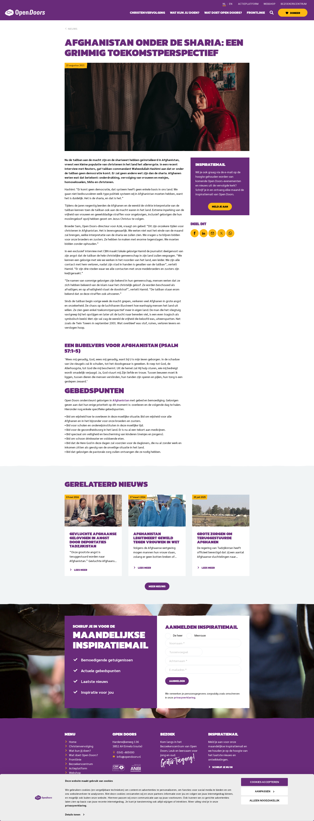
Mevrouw (200, 635)
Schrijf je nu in (222, 767)
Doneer (295, 13)
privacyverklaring (184, 697)
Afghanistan (121, 400)
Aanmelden (177, 681)
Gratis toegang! (178, 761)
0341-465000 (125, 752)
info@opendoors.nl (129, 756)
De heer (178, 635)
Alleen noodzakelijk (264, 800)
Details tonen (72, 814)
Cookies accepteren (264, 782)
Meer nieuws (157, 586)
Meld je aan (220, 207)
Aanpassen (262, 791)
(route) (137, 746)
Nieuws (72, 28)
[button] (271, 12)
